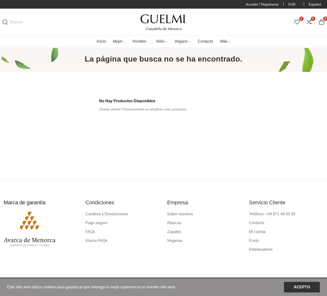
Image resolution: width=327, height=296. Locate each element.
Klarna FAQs (96, 241)
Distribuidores (261, 249)
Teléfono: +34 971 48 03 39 (272, 214)
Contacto (256, 223)
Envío (254, 241)
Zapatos (174, 232)
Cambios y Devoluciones (106, 214)
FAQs (90, 232)
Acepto (302, 287)
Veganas (174, 241)
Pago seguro (96, 223)
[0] (297, 22)
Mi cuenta (257, 232)
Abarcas (174, 223)
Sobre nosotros (180, 214)
